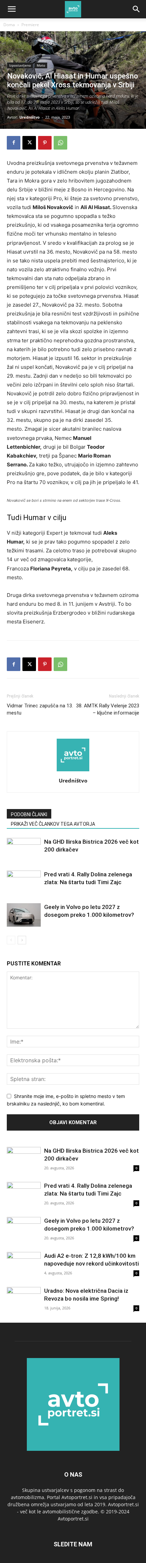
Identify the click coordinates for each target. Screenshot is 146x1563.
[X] (29, 143)
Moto (41, 65)
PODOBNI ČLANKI (29, 814)
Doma (9, 25)
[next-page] (22, 940)
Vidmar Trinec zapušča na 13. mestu (40, 709)
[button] (11, 9)
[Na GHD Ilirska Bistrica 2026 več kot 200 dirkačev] (24, 849)
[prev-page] (11, 940)
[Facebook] (13, 143)
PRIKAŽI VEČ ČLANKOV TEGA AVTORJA (53, 824)
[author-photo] (73, 771)
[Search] (136, 9)
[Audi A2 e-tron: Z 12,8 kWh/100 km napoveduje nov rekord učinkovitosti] (24, 1264)
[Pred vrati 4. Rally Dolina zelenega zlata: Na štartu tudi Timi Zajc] (24, 882)
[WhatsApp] (60, 143)
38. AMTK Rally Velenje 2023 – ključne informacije (107, 709)
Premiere (30, 25)
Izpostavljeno (20, 65)
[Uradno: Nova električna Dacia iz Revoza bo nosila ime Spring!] (24, 1299)
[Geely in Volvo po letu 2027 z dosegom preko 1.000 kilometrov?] (24, 915)
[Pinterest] (45, 143)
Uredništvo (29, 117)
